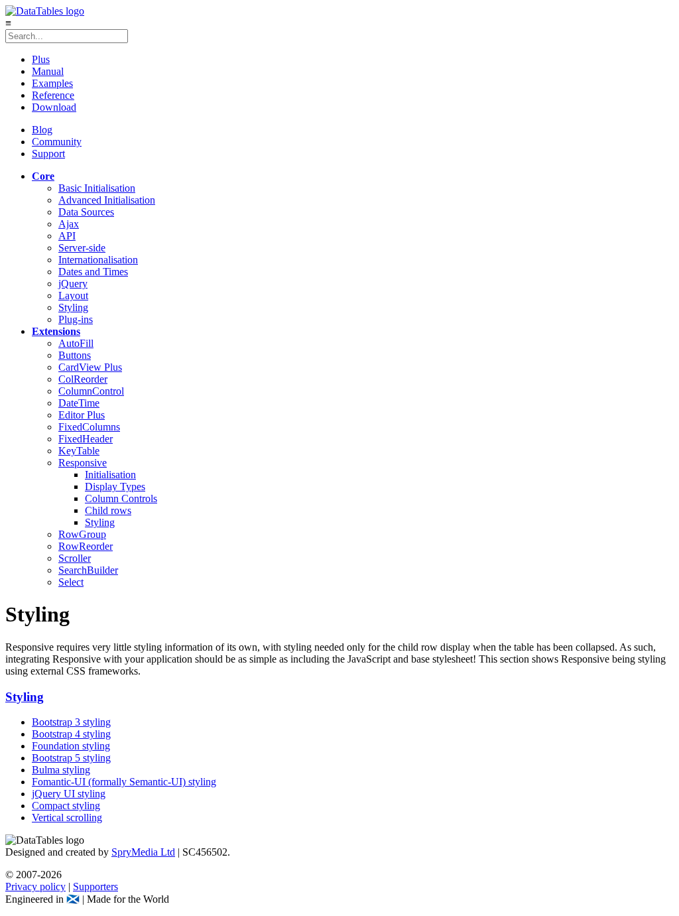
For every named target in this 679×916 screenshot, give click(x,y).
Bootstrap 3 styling (71, 722)
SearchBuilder (88, 570)
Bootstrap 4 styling (71, 734)
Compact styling (66, 805)
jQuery (73, 283)
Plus (41, 59)
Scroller (74, 558)
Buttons (74, 355)
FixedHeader (85, 438)
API (67, 235)
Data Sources (86, 212)
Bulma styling (61, 769)
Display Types (115, 486)
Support (48, 153)
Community (57, 141)
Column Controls (121, 498)
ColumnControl (91, 391)
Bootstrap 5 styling (71, 757)
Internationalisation (98, 259)
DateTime (78, 403)
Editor (81, 415)
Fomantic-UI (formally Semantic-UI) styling (124, 781)
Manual (48, 71)
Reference (53, 95)
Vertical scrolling (67, 817)
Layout (73, 295)
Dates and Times (93, 271)
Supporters (95, 886)
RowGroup (82, 534)
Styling (73, 307)
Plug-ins (75, 319)
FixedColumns (89, 426)
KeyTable (78, 450)
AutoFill (75, 343)
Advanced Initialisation (106, 200)
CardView (90, 367)
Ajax (68, 223)
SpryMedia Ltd (143, 852)
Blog (42, 129)
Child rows (108, 510)
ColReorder (82, 379)
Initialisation (110, 474)
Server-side (81, 247)
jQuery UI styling (68, 793)
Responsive (82, 462)
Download (54, 107)
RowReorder (85, 546)
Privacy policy (35, 886)
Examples (52, 83)
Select (71, 582)
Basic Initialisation (96, 188)
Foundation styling (71, 746)
